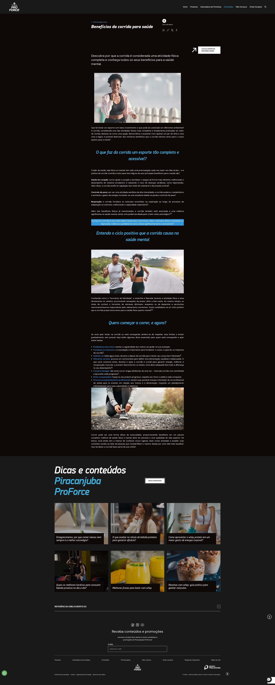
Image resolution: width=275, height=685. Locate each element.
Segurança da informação (83, 674)
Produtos (194, 7)
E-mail (110, 644)
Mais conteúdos (155, 481)
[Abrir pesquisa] (265, 7)
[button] (269, 679)
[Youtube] (142, 625)
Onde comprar (168, 660)
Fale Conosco (241, 7)
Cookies (72, 674)
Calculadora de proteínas (81, 660)
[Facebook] (132, 625)
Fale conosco (146, 660)
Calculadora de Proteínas (210, 7)
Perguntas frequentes (192, 660)
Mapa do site (215, 660)
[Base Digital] (227, 674)
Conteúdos (228, 7)
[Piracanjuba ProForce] (14, 7)
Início (185, 7)
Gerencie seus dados (99, 674)
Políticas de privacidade (62, 674)
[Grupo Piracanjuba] (212, 667)
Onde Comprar (256, 7)
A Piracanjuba (125, 660)
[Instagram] (137, 625)
